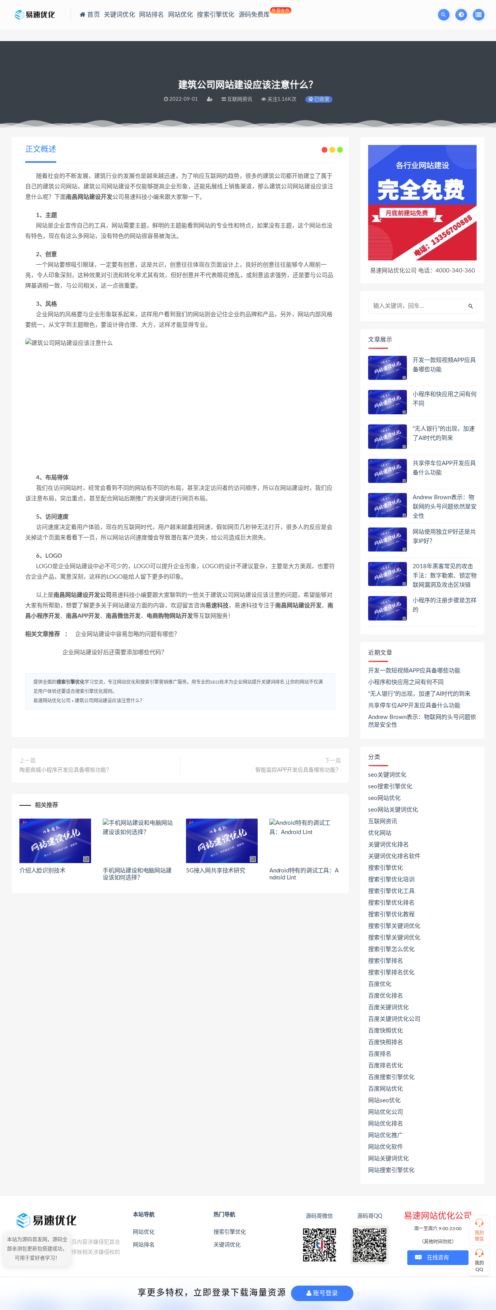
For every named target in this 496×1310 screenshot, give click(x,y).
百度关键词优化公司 (394, 1019)
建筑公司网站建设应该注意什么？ (110, 700)
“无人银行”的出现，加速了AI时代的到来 (419, 694)
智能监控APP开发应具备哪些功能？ (298, 770)
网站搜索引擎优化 (391, 1170)
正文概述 (40, 149)
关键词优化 (227, 1245)
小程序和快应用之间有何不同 (406, 682)
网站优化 (144, 1232)
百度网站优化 (385, 1089)
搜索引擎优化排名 (391, 903)
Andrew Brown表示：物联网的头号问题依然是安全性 (445, 507)
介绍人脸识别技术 (42, 871)
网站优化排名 (385, 1124)
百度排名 (379, 1054)
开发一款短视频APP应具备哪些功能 (414, 671)
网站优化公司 (385, 1112)
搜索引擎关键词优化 (394, 926)
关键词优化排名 (388, 845)
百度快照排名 (385, 1042)
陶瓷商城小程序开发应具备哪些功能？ (65, 770)
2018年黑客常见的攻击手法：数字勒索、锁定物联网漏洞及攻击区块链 (445, 576)
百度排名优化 (385, 1066)
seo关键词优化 (387, 775)
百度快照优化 (385, 1031)
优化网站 (379, 833)
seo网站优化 (384, 798)
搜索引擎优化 (70, 682)
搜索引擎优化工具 (391, 891)
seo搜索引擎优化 (390, 786)
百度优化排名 (385, 996)
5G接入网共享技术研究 (215, 871)
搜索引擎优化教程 (391, 914)
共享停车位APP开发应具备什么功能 (414, 705)
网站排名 (144, 1245)
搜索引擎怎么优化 (391, 949)
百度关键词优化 (388, 1007)
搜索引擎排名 (385, 961)
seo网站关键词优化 (393, 810)
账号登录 (325, 1293)
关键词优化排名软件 (394, 856)
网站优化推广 (385, 1135)
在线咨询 (438, 1257)
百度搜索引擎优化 (391, 1077)
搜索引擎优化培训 (391, 880)
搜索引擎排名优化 (391, 973)
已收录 (321, 99)
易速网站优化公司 (52, 700)
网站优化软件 (385, 1147)
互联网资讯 (382, 821)
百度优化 (379, 984)
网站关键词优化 (388, 1159)
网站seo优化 (384, 1100)
